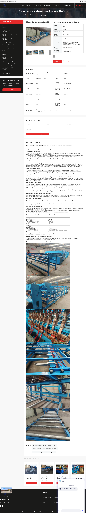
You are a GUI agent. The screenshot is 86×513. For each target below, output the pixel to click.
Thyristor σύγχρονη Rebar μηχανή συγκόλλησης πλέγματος (45, 478)
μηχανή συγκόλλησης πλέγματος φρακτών (9, 34)
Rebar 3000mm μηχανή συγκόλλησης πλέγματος (43, 452)
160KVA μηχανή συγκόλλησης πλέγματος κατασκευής (31, 478)
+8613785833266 (16, 83)
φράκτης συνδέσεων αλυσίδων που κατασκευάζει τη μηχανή (10, 64)
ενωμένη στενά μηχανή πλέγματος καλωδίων (9, 53)
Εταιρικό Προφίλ (46, 494)
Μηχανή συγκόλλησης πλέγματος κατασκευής (9, 45)
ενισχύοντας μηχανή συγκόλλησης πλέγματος (34, 14)
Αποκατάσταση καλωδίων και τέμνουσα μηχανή (8, 72)
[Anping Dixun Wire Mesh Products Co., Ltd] (4, 5)
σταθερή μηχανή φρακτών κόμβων (9, 42)
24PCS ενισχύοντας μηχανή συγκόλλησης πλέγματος (44, 448)
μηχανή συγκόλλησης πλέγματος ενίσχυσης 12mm (44, 445)
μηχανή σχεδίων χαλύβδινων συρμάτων (8, 68)
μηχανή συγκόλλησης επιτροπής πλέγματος (9, 39)
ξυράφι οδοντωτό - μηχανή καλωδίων (10, 61)
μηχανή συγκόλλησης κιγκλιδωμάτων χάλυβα (10, 57)
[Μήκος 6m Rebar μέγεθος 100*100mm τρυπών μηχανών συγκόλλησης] (38, 36)
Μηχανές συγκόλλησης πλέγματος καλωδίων (9, 26)
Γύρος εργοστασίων (47, 497)
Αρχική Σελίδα (19, 14)
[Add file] (59, 510)
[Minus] (82, 481)
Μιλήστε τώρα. (57, 61)
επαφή (44, 502)
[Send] (83, 510)
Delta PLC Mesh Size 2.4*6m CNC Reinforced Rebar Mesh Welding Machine (77, 478)
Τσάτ (11, 89)
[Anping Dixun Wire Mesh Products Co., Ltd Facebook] (80, 1)
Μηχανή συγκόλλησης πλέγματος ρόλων (9, 49)
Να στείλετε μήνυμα (37, 134)
